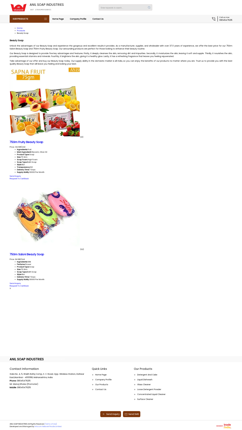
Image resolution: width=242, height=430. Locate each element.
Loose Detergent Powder (149, 389)
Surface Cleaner (145, 399)
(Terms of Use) (51, 424)
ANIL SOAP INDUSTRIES (47, 6)
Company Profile (78, 19)
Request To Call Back (19, 178)
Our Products (20, 19)
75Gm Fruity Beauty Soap (26, 142)
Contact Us (97, 19)
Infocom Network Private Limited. (48, 426)
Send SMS (133, 414)
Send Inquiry (15, 176)
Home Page (58, 19)
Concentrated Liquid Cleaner (151, 394)
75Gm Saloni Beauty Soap (27, 254)
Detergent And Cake (147, 374)
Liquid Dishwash (144, 379)
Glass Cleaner (144, 384)
